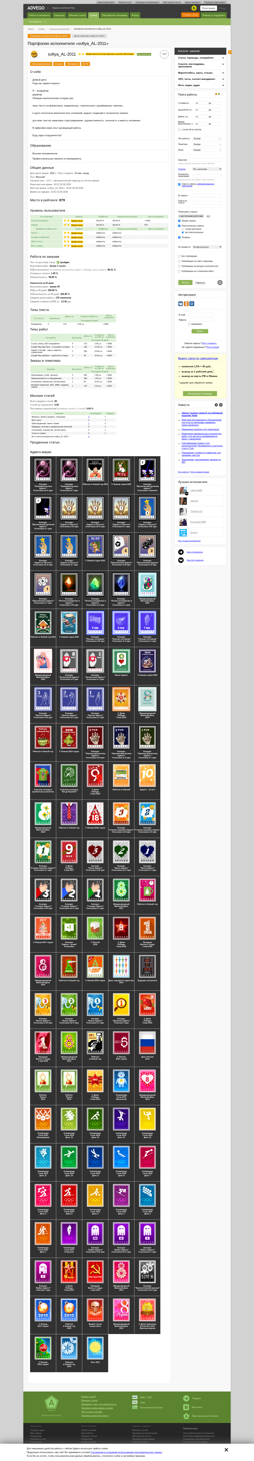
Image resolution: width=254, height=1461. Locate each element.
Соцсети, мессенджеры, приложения (191, 65)
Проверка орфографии (215, 2)
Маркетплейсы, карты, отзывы (195, 73)
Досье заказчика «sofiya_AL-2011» (89, 36)
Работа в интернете (39, 15)
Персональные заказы (193, 226)
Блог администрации (200, 472)
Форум (135, 15)
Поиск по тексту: (182, 202)
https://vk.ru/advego (195, 560)
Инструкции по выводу (200, 393)
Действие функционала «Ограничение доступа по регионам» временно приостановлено (202, 422)
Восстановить (209, 343)
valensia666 (196, 490)
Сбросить (200, 282)
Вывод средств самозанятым (198, 358)
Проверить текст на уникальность (99, 1404)
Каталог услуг (125, 2)
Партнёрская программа (114, 15)
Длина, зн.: (183, 117)
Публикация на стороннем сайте (198, 271)
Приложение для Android (205, 1416)
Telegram (196, 1398)
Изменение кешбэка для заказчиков (200, 429)
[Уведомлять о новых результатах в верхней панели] (220, 282)
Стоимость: (183, 103)
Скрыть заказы (198, 185)
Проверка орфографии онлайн (97, 1408)
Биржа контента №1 (63, 7)
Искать (185, 282)
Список (181, 169)
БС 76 (85, 64)
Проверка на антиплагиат (147, 2)
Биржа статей (88, 1396)
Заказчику (59, 15)
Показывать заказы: (188, 212)
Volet (142, 1402)
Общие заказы (189, 221)
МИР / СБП (146, 1397)
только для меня (193, 229)
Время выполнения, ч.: (186, 123)
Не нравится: (184, 247)
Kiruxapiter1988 (198, 522)
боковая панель (230, 52)
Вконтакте (197, 1407)
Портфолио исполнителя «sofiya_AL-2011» (49, 36)
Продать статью (89, 1436)
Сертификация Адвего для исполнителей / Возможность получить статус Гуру (202, 446)
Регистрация (208, 8)
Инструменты (36, 22)
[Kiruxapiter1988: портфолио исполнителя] (183, 522)
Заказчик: (182, 160)
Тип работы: (184, 139)
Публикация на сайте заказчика (197, 261)
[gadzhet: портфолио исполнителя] (183, 501)
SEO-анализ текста (141, 1436)
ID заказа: (183, 196)
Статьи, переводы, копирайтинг (196, 57)
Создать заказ (190, 14)
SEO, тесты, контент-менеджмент (196, 79)
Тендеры (186, 237)
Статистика (36, 1442)
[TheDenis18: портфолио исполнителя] (183, 511)
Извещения (36, 1436)
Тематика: (183, 144)
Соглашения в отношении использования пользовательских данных (126, 1452)
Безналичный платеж (151, 1407)
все (208, 216)
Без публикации (189, 256)
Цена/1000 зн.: (185, 110)
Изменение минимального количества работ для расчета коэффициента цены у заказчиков (201, 436)
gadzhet (194, 501)
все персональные (194, 232)
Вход (222, 8)
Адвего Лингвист (192, 2)
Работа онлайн (88, 1430)
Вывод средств (88, 1442)
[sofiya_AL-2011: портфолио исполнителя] (34, 53)
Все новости (183, 472)
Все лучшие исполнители (189, 541)
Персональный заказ (41, 64)
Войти (200, 331)
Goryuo (193, 532)
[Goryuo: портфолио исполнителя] (183, 532)
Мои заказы (36, 1433)
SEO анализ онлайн (91, 1412)
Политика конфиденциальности (199, 1436)
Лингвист (140, 1442)
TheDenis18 (196, 511)
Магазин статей (77, 15)
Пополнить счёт (38, 1439)
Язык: (181, 150)
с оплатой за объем (191, 130)
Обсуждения (72, 64)
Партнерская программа (195, 1442)
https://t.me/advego (195, 552)
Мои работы (87, 1433)
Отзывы (58, 64)
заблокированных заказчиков (198, 185)
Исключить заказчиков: (183, 175)
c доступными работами (191, 216)
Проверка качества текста (95, 1415)
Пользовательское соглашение (198, 1433)
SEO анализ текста (171, 2)
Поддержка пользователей (196, 1439)
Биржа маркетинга (106, 2)
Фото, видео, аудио (189, 85)
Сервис (93, 15)
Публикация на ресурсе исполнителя (200, 266)
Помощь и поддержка (213, 15)
